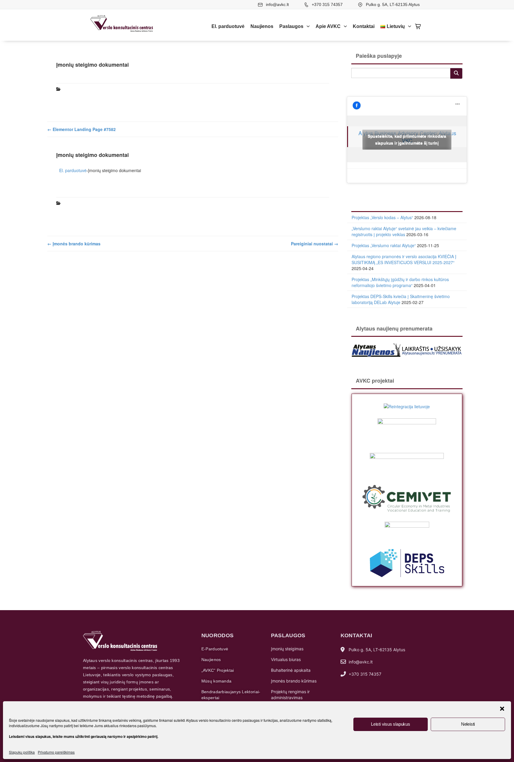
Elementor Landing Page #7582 (81, 129)
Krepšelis (418, 26)
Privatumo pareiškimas (56, 752)
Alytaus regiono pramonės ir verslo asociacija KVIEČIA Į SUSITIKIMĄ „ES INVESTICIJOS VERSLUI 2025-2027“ (404, 259)
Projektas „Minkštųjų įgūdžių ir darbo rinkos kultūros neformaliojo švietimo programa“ (400, 282)
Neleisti (468, 724)
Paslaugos (291, 26)
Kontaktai (363, 26)
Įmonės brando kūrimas (74, 244)
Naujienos (261, 26)
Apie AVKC (328, 26)
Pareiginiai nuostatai (314, 244)
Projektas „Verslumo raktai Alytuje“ (384, 245)
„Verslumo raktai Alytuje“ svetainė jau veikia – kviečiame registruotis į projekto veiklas (404, 231)
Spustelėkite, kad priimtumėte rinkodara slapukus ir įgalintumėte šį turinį (407, 139)
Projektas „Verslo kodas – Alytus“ (382, 217)
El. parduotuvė (228, 26)
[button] (502, 709)
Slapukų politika (22, 752)
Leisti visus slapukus (390, 724)
